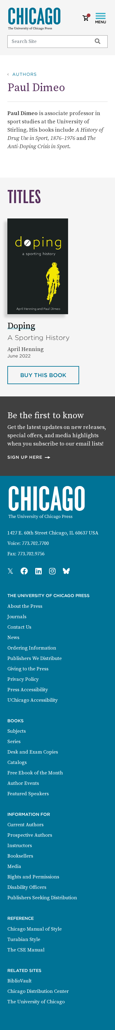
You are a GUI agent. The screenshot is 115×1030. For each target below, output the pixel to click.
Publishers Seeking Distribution (42, 898)
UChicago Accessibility (32, 700)
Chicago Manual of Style (34, 929)
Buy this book (49, 375)
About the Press (24, 606)
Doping (21, 326)
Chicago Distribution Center (38, 991)
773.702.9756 (30, 554)
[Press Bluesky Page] (66, 571)
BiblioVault (19, 981)
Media (14, 866)
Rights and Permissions (33, 877)
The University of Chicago (36, 1002)
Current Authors (25, 825)
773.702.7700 (35, 543)
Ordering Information (31, 648)
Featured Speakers (28, 794)
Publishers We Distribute (34, 658)
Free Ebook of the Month (35, 773)
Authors (24, 74)
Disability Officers (26, 887)
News (13, 638)
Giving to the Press (27, 669)
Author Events (23, 783)
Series (14, 742)
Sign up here (29, 457)
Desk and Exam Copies (32, 752)
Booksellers (20, 856)
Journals (16, 617)
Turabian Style (23, 939)
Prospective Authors (29, 835)
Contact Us (19, 627)
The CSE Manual (25, 950)
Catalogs (17, 762)
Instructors (19, 846)
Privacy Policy (23, 679)
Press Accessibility (27, 690)
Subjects (16, 731)
